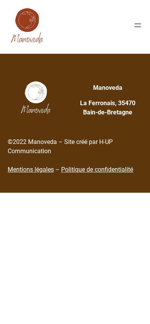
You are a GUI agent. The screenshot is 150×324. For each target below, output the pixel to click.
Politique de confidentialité (97, 169)
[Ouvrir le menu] (137, 25)
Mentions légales (31, 169)
